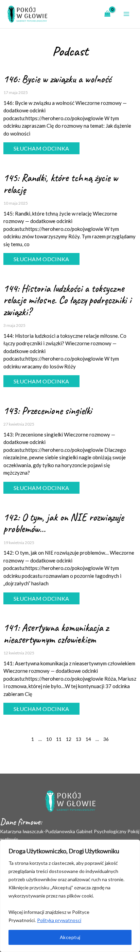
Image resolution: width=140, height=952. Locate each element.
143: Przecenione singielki (47, 410)
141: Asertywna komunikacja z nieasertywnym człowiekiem (55, 633)
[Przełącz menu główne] (126, 14)
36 (106, 739)
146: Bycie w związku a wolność (57, 79)
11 (59, 739)
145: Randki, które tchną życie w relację (60, 183)
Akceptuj (70, 937)
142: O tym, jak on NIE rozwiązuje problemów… (63, 523)
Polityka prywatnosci (59, 920)
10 (49, 739)
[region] (70, 896)
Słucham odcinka (41, 148)
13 (78, 739)
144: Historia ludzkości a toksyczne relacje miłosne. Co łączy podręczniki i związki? (67, 300)
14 (88, 739)
